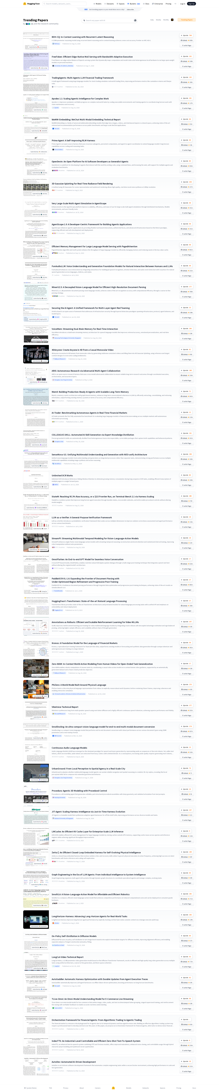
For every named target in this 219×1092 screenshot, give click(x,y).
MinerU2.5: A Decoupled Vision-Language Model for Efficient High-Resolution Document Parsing (99, 287)
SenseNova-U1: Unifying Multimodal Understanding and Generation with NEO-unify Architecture (99, 454)
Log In (182, 4)
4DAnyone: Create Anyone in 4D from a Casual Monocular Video (82, 349)
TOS (50, 1088)
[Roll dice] (135, 20)
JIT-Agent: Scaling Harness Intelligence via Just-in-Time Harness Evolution (88, 811)
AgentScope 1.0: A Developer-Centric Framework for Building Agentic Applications (92, 224)
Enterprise (159, 4)
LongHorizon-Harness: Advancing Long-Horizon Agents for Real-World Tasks (89, 916)
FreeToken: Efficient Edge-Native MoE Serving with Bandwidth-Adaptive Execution (92, 56)
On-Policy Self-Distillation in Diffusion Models (74, 936)
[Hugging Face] (113, 1088)
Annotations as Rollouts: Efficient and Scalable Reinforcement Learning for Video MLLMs (95, 622)
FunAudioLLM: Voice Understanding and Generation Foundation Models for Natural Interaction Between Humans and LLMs (112, 266)
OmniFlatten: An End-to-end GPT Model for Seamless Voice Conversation (87, 559)
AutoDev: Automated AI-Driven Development (74, 1061)
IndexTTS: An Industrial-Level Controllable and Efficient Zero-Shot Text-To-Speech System (96, 1040)
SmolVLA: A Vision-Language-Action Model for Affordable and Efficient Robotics (91, 894)
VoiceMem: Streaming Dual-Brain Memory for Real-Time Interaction (85, 328)
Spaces (122, 4)
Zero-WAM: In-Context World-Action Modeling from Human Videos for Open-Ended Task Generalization (102, 663)
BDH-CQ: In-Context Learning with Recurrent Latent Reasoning (83, 36)
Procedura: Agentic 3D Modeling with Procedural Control (79, 790)
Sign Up (192, 4)
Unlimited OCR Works (62, 475)
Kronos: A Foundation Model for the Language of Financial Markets (84, 643)
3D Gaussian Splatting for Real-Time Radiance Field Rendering (82, 183)
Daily (152, 20)
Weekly (158, 20)
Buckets (135, 4)
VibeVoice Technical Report (65, 706)
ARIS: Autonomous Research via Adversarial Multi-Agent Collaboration (86, 370)
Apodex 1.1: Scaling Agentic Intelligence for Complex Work (80, 98)
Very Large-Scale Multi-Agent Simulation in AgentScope (79, 203)
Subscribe (130, 9)
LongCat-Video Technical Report (67, 957)
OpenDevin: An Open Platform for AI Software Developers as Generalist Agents (90, 161)
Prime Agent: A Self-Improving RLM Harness (73, 140)
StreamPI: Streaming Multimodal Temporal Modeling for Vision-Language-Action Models (95, 538)
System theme (31, 1088)
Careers (97, 1088)
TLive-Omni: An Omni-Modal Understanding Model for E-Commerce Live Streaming (92, 998)
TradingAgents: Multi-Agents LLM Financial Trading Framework (83, 77)
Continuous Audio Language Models (69, 747)
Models (98, 4)
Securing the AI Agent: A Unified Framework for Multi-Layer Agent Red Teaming (91, 307)
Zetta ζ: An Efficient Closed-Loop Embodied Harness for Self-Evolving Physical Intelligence (96, 852)
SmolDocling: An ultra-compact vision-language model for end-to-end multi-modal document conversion (103, 726)
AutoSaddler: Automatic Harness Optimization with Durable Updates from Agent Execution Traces (100, 979)
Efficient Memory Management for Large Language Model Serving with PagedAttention (94, 246)
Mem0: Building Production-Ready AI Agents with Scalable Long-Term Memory (90, 391)
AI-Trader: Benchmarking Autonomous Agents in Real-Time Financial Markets (89, 412)
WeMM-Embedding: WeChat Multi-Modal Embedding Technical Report (86, 119)
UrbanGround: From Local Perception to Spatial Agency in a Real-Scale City (88, 768)
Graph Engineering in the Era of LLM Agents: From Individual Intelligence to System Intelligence (99, 874)
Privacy (65, 1088)
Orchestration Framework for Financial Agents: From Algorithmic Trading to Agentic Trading (97, 1019)
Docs (147, 4)
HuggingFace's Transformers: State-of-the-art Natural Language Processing (89, 601)
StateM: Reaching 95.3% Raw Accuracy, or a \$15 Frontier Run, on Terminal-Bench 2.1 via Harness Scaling (103, 496)
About (82, 1088)
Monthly (166, 20)
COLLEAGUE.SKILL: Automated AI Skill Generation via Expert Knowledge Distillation (93, 434)
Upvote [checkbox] (187, 35)
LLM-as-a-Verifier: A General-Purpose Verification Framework (82, 517)
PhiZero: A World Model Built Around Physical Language (79, 684)
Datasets (110, 4)
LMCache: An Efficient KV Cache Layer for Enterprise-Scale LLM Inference (87, 831)
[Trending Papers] (172, 20)
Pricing (168, 4)
